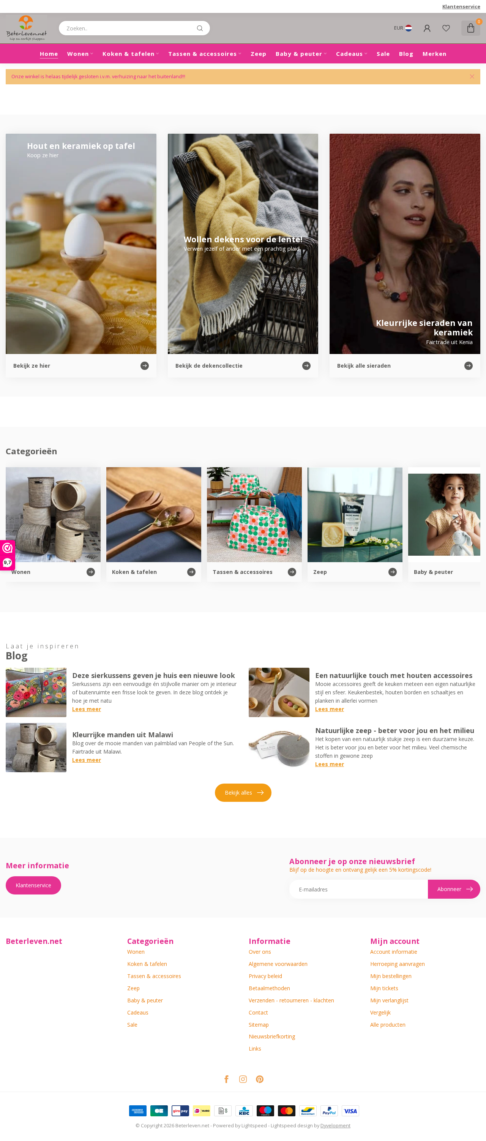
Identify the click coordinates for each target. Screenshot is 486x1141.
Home (49, 53)
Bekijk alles (238, 792)
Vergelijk (380, 1012)
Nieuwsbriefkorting (272, 1036)
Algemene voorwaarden (278, 963)
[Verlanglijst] (446, 28)
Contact (258, 1012)
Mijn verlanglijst (389, 1000)
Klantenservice (461, 6)
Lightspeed (254, 1125)
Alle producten (388, 1024)
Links (255, 1048)
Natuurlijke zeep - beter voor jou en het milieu (394, 730)
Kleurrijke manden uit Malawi (122, 734)
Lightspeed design (292, 1125)
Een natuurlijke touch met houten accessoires (393, 675)
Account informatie (393, 951)
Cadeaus (349, 53)
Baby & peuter (299, 53)
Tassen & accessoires (202, 53)
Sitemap (259, 1024)
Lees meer (86, 709)
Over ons (260, 951)
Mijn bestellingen (391, 976)
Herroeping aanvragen (397, 963)
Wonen (78, 53)
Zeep (259, 53)
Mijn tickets (384, 988)
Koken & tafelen (129, 53)
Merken (435, 53)
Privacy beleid (265, 976)
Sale (383, 53)
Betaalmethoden (269, 988)
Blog (406, 53)
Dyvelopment (335, 1125)
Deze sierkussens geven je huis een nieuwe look (153, 675)
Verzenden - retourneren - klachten (291, 1000)
